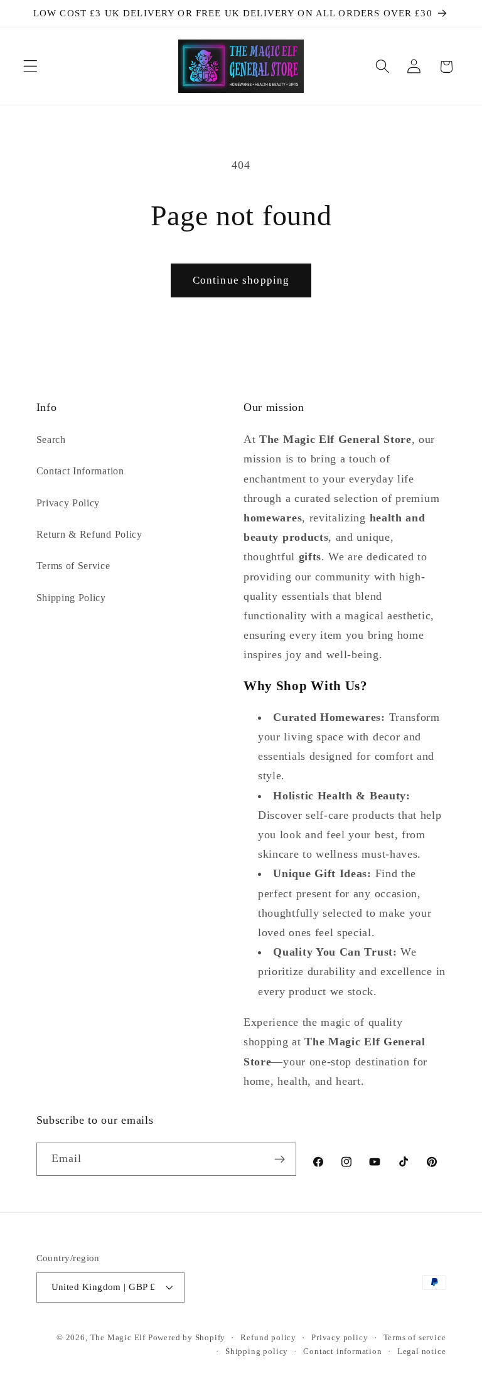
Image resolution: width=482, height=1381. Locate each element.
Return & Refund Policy (89, 534)
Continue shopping (241, 280)
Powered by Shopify (187, 1337)
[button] (30, 67)
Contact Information (80, 471)
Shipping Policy (71, 597)
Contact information (342, 1351)
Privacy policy (339, 1337)
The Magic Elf (119, 1337)
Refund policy (268, 1337)
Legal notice (421, 1351)
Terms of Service (73, 565)
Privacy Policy (68, 503)
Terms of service (414, 1337)
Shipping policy (256, 1351)
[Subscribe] (280, 1159)
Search (51, 439)
